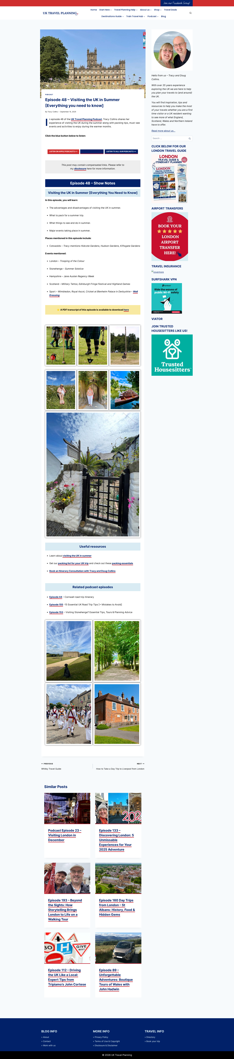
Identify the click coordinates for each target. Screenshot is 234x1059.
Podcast (49, 94)
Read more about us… (163, 130)
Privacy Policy (101, 1037)
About (46, 1037)
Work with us (49, 1045)
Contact (47, 1041)
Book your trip (153, 1041)
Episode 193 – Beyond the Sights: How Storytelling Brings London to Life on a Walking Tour (65, 909)
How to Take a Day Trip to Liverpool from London (120, 766)
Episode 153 (56, 612)
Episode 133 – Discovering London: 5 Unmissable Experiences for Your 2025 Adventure (116, 840)
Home (94, 9)
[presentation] (67, 808)
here (126, 309)
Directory (150, 1037)
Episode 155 (56, 604)
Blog (163, 16)
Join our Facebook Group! (176, 3)
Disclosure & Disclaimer (106, 1045)
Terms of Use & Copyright (107, 1041)
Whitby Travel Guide (51, 766)
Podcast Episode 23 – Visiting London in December (64, 835)
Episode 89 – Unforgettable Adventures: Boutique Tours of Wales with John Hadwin (116, 979)
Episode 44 (55, 597)
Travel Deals (170, 9)
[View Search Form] (190, 13)
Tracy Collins (53, 112)
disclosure (80, 168)
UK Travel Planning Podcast (86, 119)
